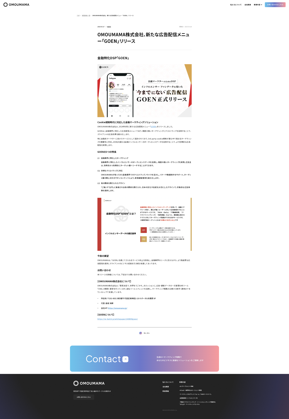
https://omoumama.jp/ (117, 308)
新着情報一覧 (86, 15)
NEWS (109, 26)
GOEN (153, 126)
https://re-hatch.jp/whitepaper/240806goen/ (117, 319)
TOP (78, 15)
